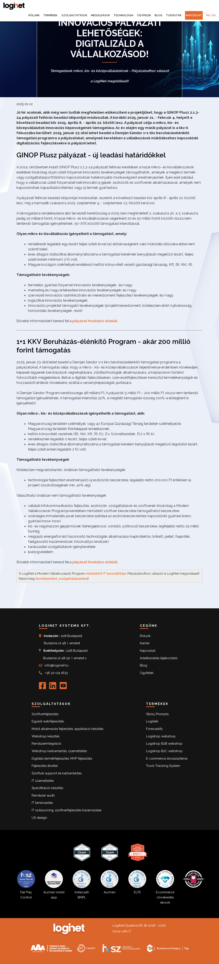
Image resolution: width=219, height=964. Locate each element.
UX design (39, 818)
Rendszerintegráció (46, 743)
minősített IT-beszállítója (106, 573)
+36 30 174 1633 (56, 673)
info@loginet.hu (56, 665)
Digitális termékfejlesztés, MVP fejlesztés (62, 758)
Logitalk (152, 721)
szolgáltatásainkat (73, 579)
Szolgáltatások (74, 15)
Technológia (123, 15)
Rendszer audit (43, 795)
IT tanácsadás (42, 803)
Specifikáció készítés (47, 788)
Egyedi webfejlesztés (48, 721)
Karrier (144, 643)
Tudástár (173, 15)
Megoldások (100, 15)
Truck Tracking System (163, 766)
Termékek (50, 15)
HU (208, 15)
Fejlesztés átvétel (45, 766)
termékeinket (46, 579)
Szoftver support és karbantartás (56, 773)
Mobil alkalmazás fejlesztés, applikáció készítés (67, 729)
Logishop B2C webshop (164, 751)
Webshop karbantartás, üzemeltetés (59, 751)
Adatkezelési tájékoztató (159, 658)
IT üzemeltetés (43, 781)
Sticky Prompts (157, 714)
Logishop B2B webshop (164, 743)
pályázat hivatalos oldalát (94, 321)
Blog (158, 15)
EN (214, 15)
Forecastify (154, 729)
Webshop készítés (45, 736)
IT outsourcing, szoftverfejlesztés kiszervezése (66, 810)
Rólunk (34, 15)
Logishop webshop (161, 736)
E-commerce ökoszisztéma (166, 758)
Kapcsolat (194, 15)
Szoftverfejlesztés (45, 714)
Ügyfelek (144, 15)
